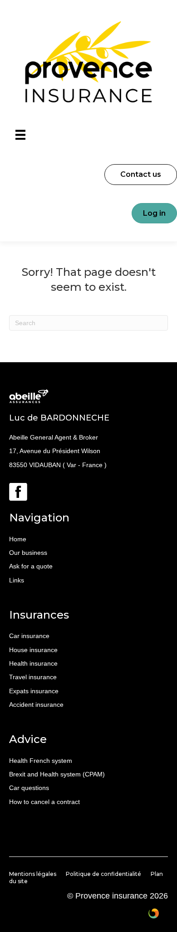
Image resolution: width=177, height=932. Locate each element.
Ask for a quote (31, 566)
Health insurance (33, 663)
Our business (28, 552)
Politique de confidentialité (103, 873)
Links (16, 580)
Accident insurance (36, 704)
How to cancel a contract (44, 801)
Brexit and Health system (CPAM (56, 774)
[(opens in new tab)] (18, 491)
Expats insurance (34, 691)
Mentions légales (32, 873)
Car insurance (29, 635)
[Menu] (20, 134)
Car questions (29, 787)
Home (17, 539)
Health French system (40, 760)
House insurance (33, 649)
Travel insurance (33, 677)
